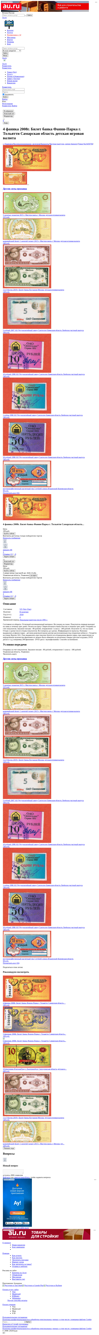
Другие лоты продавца (15, 188)
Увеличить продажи (20, 1260)
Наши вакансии (18, 1245)
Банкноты (45, 144)
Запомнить (9, 95)
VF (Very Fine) (25, 609)
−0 (15, 554)
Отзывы (6, 554)
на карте (33, 575)
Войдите (6, 1177)
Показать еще (9, 1148)
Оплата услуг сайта (10, 1290)
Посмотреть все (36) (11, 493)
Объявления (17, 1275)
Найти (5, 53)
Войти (4, 99)
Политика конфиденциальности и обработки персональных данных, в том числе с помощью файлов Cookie (47, 1319)
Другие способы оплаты (17, 1300)
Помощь (5, 1253)
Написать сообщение (11, 538)
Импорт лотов (18, 1262)
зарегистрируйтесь (22, 1177)
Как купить (16, 1256)
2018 (21, 614)
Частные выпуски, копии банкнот (64, 144)
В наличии (24, 612)
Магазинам (16, 1277)
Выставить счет (18, 1279)
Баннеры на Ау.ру (19, 1273)
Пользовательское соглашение (14, 1317)
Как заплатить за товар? (22, 1264)
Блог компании (18, 1247)
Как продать (17, 1258)
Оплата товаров (8, 1305)
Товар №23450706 (85, 144)
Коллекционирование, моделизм (27, 144)
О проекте (6, 1243)
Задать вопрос (9, 557)
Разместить (6, 66)
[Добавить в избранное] (4, 559)
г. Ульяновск (8, 144)
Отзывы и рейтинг (20, 1266)
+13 (11, 554)
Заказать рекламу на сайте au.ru (16, 1228)
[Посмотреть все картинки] (28, 184)
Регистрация (7, 104)
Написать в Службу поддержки (15, 1324)
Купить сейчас (9, 533)
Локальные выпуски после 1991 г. (34, 620)
